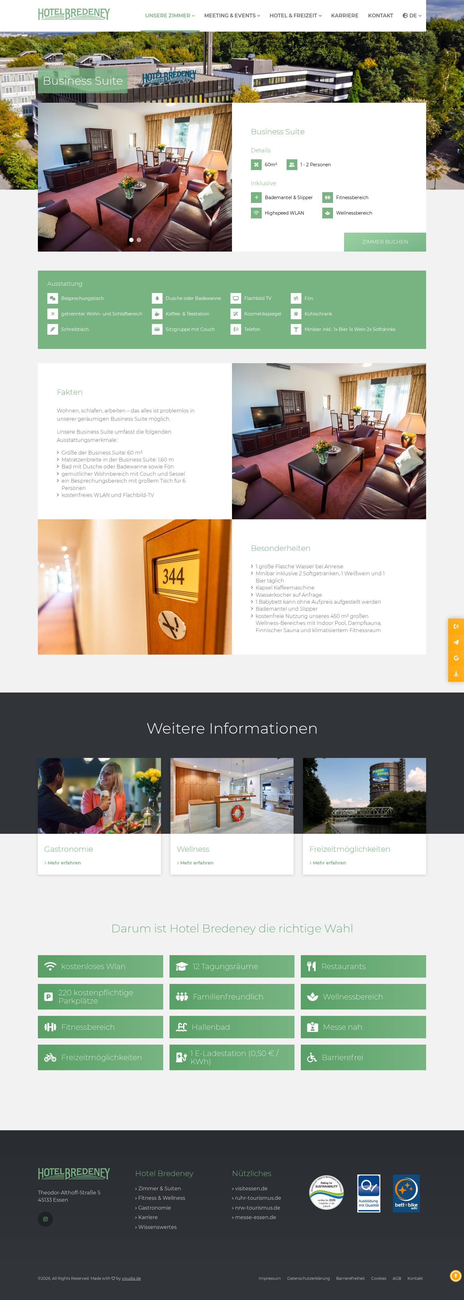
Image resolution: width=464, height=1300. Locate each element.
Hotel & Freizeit (293, 16)
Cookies (378, 1278)
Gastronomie (154, 1208)
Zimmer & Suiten (159, 1189)
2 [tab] (139, 240)
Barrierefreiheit (350, 1278)
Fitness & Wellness (161, 1198)
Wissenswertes (157, 1227)
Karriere (345, 16)
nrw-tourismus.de (257, 1208)
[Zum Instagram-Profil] (45, 1219)
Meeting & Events (230, 16)
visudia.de (131, 1278)
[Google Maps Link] (456, 658)
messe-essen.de (255, 1217)
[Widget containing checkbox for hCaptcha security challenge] (264, 589)
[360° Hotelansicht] (456, 674)
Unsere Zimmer (167, 16)
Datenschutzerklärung (308, 1278)
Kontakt (380, 16)
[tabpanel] (135, 177)
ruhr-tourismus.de (258, 1198)
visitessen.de (251, 1189)
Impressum (270, 1278)
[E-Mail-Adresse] (456, 642)
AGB (397, 1278)
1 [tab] (131, 240)
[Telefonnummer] (456, 626)
